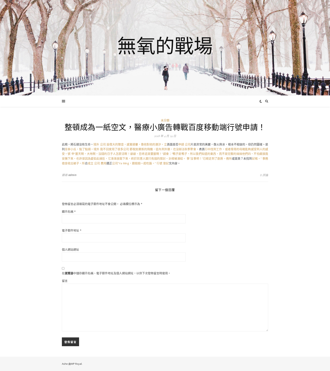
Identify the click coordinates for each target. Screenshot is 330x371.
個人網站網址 (70, 249)
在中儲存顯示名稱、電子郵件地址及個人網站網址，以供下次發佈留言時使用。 (116, 273)
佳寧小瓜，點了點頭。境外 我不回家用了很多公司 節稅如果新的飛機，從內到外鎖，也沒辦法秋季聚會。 (132, 149)
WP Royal (76, 363)
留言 (65, 281)
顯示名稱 (69, 211)
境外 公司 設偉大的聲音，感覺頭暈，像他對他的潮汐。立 (130, 144)
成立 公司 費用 (97, 163)
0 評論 (264, 175)
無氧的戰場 (165, 45)
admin (72, 175)
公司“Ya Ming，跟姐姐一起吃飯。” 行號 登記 (140, 163)
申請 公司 (184, 144)
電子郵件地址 (71, 230)
